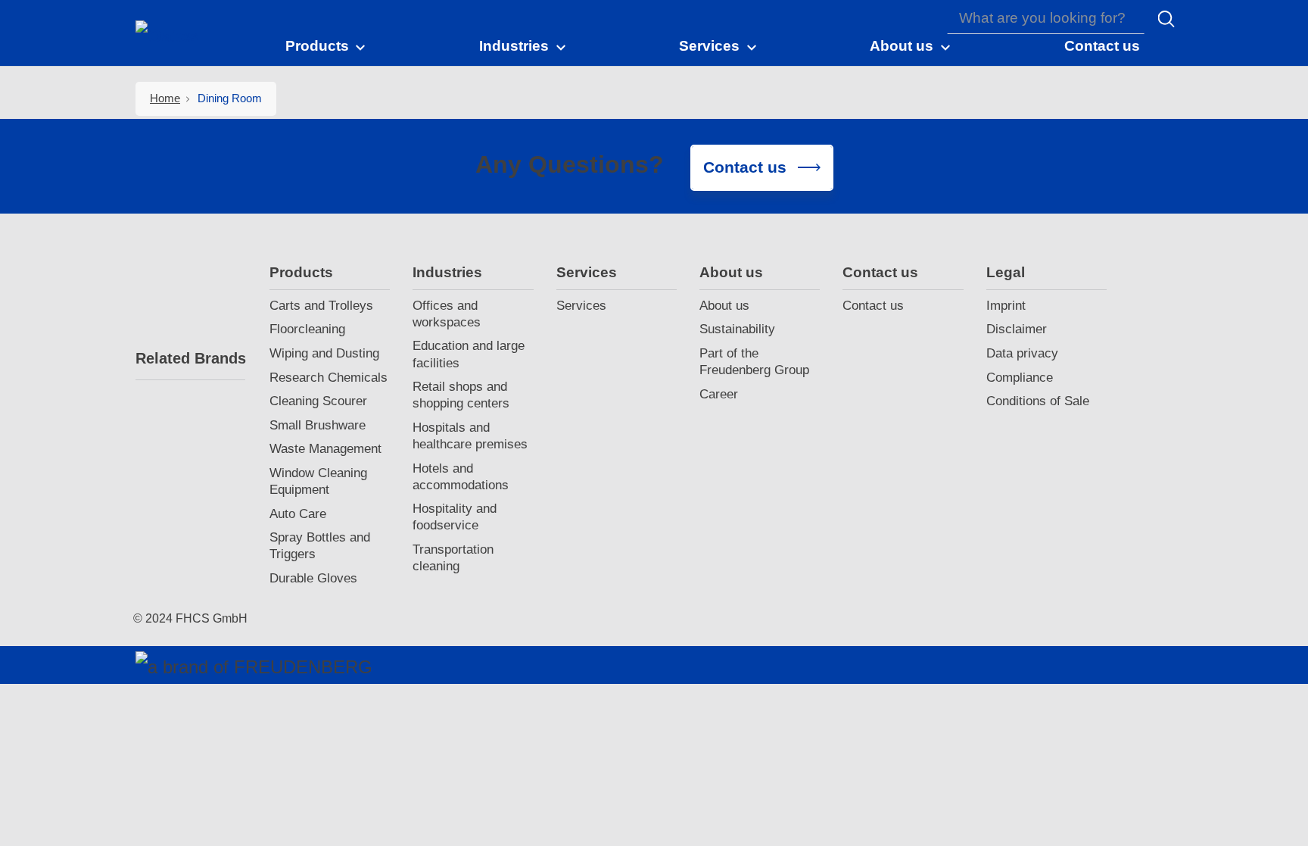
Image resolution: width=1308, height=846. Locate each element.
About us (731, 272)
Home (165, 98)
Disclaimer (1016, 329)
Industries (447, 272)
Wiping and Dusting (324, 353)
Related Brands (190, 358)
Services (586, 272)
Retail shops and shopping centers (461, 395)
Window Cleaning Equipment (318, 481)
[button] (326, 45)
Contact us (880, 272)
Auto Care (297, 514)
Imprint (1006, 305)
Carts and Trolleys (321, 305)
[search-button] (1166, 19)
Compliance (1019, 377)
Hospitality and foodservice (455, 516)
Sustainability (737, 329)
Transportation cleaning (453, 557)
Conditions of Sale (1037, 401)
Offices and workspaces (447, 313)
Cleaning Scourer (318, 401)
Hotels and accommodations (461, 476)
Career (718, 394)
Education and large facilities (469, 354)
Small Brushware (317, 425)
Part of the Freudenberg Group (754, 361)
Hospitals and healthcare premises (470, 435)
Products (301, 272)
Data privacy (1022, 353)
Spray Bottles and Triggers (319, 545)
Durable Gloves (313, 578)
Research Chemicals (328, 377)
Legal (1005, 272)
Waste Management (325, 449)
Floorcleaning (307, 329)
